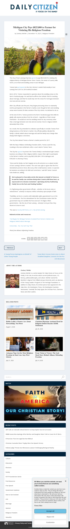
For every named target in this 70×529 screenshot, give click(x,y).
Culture (8, 458)
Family (8, 472)
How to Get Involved (12, 495)
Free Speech (9, 485)
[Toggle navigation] (66, 34)
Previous (10, 248)
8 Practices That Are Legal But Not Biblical (19, 439)
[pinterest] (35, 238)
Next (60, 248)
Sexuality (9, 517)
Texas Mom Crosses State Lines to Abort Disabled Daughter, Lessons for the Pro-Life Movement (51, 256)
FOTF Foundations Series (13, 477)
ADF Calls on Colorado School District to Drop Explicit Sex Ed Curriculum (28, 430)
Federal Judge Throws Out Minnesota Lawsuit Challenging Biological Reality (30, 448)
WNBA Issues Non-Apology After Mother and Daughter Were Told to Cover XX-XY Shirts (33, 434)
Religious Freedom (48, 33)
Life (7, 499)
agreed (33, 78)
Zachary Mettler (26, 270)
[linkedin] (38, 238)
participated (21, 87)
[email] (42, 238)
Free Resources (10, 481)
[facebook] (28, 238)
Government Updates (12, 490)
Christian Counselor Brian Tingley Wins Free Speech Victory (24, 443)
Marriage (8, 504)
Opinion (8, 508)
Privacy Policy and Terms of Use (25, 523)
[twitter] (32, 238)
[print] (45, 238)
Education (9, 463)
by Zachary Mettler (21, 33)
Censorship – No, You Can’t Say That (21, 226)
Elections (8, 467)
